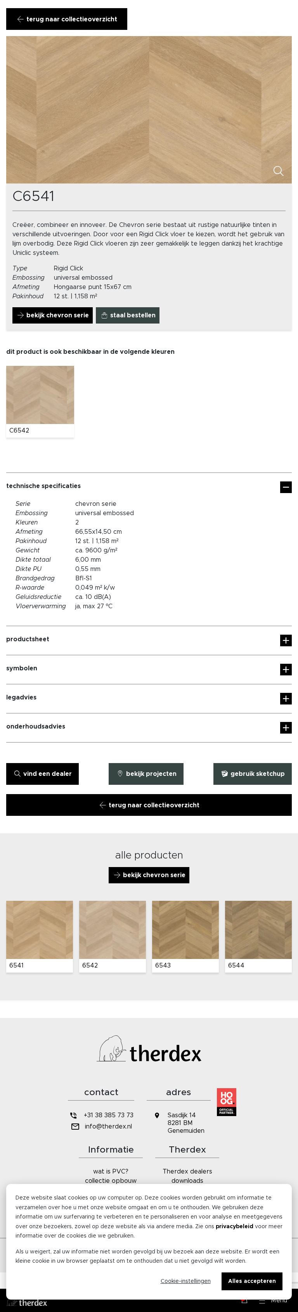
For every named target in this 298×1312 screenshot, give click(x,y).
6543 (163, 965)
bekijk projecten (151, 774)
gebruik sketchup (257, 774)
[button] (273, 1300)
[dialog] (149, 1242)
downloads (187, 1181)
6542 (90, 965)
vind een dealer (47, 774)
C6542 (19, 431)
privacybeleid (234, 1226)
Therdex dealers (187, 1171)
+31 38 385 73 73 (108, 1115)
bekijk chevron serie (57, 315)
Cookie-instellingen (186, 1281)
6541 (16, 965)
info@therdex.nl (108, 1126)
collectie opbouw (111, 1181)
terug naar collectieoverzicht (71, 19)
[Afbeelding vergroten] (278, 171)
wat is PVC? (110, 1171)
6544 (236, 965)
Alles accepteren (252, 1281)
